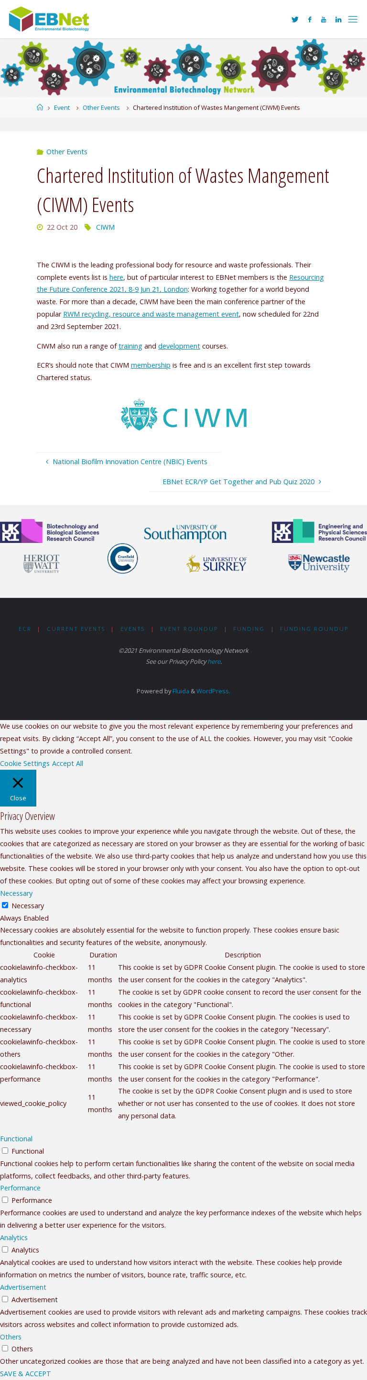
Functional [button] (16, 1138)
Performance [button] (20, 1187)
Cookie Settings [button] (25, 763)
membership (151, 365)
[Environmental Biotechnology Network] (49, 18)
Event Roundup (189, 628)
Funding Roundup (314, 628)
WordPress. (213, 691)
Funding (249, 628)
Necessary (27, 905)
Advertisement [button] (23, 1287)
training (130, 345)
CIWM (105, 227)
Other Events (101, 107)
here (116, 277)
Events (132, 628)
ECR (25, 628)
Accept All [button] (67, 763)
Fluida (180, 691)
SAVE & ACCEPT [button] (25, 1373)
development (179, 345)
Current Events (76, 628)
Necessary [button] (16, 893)
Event (62, 107)
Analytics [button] (14, 1237)
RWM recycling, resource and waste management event (151, 313)
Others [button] (11, 1336)
